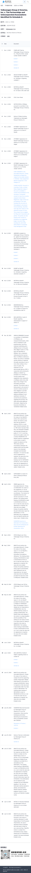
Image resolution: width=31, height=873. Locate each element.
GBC (8, 36)
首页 (2, 5)
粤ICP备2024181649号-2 (15, 867)
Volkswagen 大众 (11, 29)
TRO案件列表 (8, 5)
